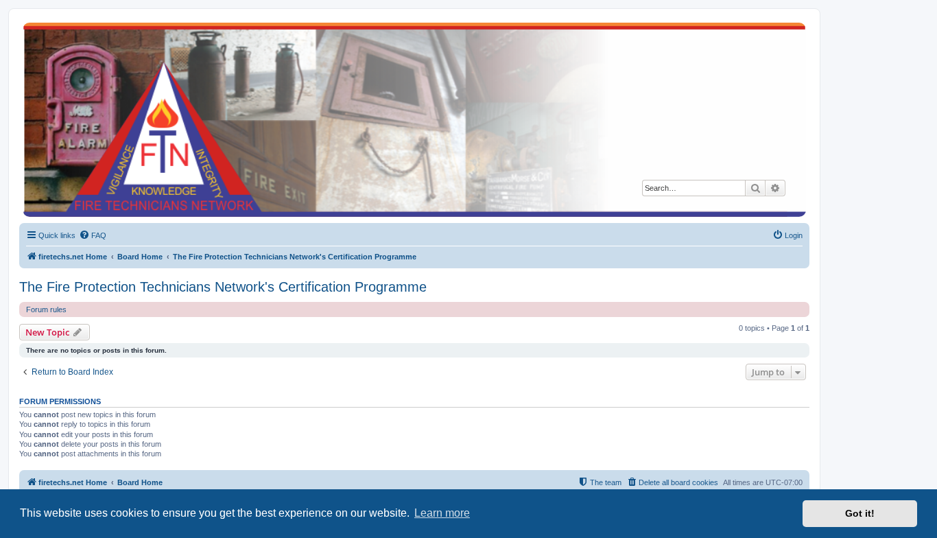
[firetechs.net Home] (414, 120)
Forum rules (46, 309)
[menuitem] (92, 235)
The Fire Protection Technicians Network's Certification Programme (223, 286)
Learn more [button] (442, 513)
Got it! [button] (860, 513)
